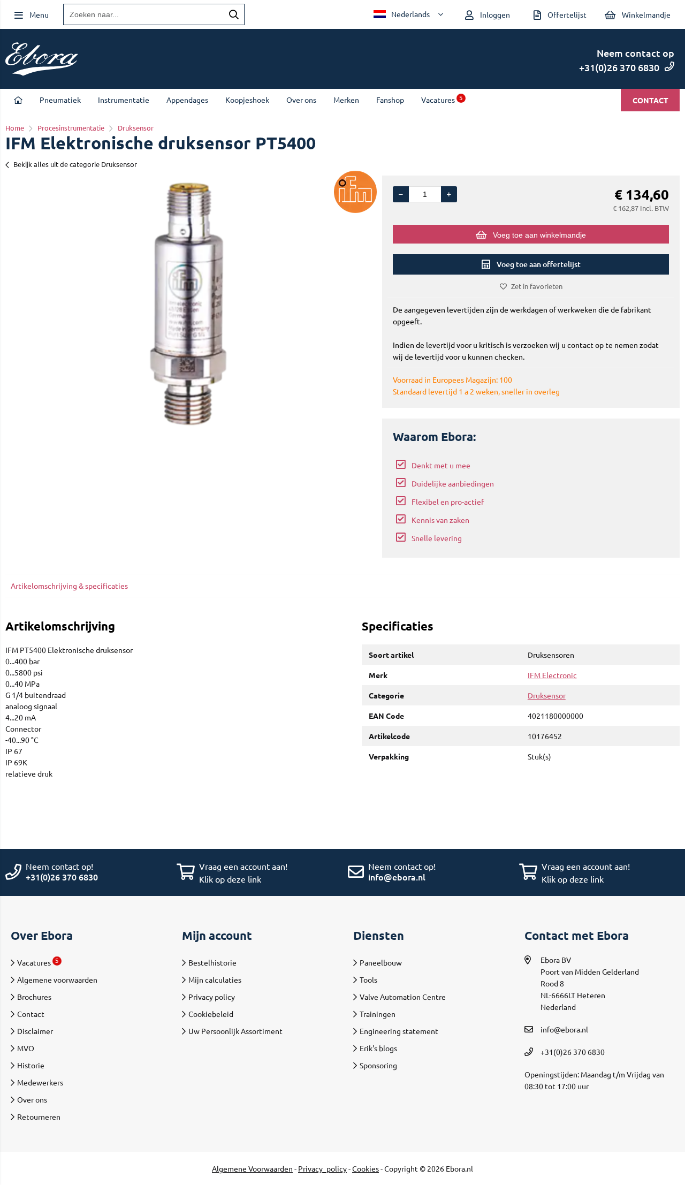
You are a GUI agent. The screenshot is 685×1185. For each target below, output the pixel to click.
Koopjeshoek (247, 99)
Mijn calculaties (214, 979)
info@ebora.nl (396, 876)
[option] (188, 304)
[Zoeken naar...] (234, 14)
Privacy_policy (322, 1168)
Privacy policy (211, 996)
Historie (30, 1065)
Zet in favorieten (536, 286)
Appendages (187, 99)
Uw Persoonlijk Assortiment (235, 1031)
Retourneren (38, 1116)
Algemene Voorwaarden (252, 1168)
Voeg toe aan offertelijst (539, 264)
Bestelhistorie (212, 962)
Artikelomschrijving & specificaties (69, 585)
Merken (346, 99)
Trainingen (377, 1014)
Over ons (301, 99)
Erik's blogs (378, 1048)
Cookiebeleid (210, 1014)
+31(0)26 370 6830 (619, 67)
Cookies (365, 1168)
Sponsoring (378, 1065)
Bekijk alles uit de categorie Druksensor (75, 164)
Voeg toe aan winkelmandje (539, 235)
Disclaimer (35, 1031)
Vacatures (442, 99)
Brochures (34, 996)
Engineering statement (399, 1031)
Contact (650, 100)
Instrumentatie (123, 99)
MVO (25, 1048)
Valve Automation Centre (403, 996)
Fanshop (390, 99)
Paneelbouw (381, 962)
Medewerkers (40, 1082)
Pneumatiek (60, 99)
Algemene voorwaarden (57, 979)
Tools (368, 979)
